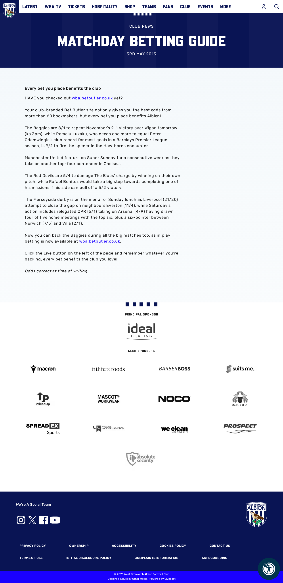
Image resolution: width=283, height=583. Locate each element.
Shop (129, 6)
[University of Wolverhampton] (108, 428)
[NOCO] (174, 398)
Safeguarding (215, 558)
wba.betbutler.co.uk (92, 98)
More (225, 6)
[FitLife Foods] (108, 369)
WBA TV (53, 6)
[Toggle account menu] (263, 6)
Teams (149, 6)
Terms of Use (31, 558)
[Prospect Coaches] (240, 428)
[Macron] (42, 369)
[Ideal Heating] (141, 331)
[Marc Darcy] (240, 399)
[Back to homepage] (9, 9)
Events (205, 6)
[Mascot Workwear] (108, 398)
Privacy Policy (32, 546)
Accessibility (124, 546)
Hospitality (104, 6)
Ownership (78, 546)
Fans (168, 6)
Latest (30, 6)
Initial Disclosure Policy (88, 558)
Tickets (76, 6)
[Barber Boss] (174, 369)
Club (185, 6)
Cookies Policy (173, 546)
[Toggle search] (276, 6)
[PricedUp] (42, 398)
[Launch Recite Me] (269, 569)
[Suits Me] (240, 369)
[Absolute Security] (141, 458)
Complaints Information (156, 558)
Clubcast (170, 578)
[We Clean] (174, 429)
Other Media (139, 578)
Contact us (220, 546)
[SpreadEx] (42, 429)
